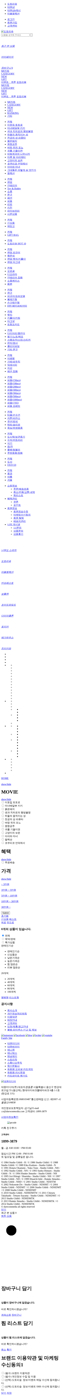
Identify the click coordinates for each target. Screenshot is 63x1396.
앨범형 (5, 997)
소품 (9, 191)
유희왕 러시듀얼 (16, 1072)
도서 (9, 462)
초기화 (5, 916)
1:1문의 (17, 527)
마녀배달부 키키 (16, 128)
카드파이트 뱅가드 (17, 1075)
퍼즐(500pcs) (14, 396)
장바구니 (16, 1315)
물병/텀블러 (13, 449)
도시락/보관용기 (16, 437)
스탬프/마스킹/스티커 (19, 340)
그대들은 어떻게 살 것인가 (21, 170)
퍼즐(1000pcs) (14, 399)
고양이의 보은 (15, 160)
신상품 (11, 223)
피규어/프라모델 (16, 296)
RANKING (13, 113)
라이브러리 (13, 211)
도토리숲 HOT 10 (16, 243)
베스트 (13, 919)
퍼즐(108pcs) (14, 383)
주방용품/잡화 (15, 453)
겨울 (9, 480)
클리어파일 (13, 346)
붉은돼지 (12, 141)
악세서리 (12, 365)
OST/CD (11, 465)
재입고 (11, 226)
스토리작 (12, 1059)
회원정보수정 (20, 511)
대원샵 (11, 7)
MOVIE (5, 71)
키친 (9, 207)
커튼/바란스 (13, 418)
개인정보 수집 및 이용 (20, 1376)
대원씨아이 (13, 1046)
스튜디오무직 (14, 1062)
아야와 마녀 (13, 167)
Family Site (6, 1038)
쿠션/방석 (12, 421)
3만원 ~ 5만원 (8, 890)
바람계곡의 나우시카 (18, 154)
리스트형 (14, 997)
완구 (9, 293)
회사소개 (12, 1010)
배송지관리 (19, 521)
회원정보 (12, 508)
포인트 (17, 505)
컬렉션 (11, 173)
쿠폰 (15, 502)
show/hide (6, 784)
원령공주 (12, 144)
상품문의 (18, 531)
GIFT (4, 79)
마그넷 (11, 321)
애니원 (11, 1050)
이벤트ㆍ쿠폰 (8, 82)
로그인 (11, 19)
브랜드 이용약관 (17, 1373)
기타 (9, 116)
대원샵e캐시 (14, 10)
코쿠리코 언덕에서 (17, 163)
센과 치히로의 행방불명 (20, 131)
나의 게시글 (13, 524)
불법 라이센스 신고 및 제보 (22, 1029)
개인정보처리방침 (17, 1013)
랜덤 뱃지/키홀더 (16, 259)
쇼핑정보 (12, 485)
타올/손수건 (13, 415)
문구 (9, 194)
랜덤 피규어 (13, 252)
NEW (4, 76)
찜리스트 (18, 495)
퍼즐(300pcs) (14, 390)
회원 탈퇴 (18, 518)
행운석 (11, 255)
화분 (9, 284)
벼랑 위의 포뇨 (15, 147)
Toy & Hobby (14, 188)
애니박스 (12, 1053)
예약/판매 (10, 939)
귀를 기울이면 (15, 150)
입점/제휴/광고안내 (17, 1026)
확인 (9, 1349)
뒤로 (3, 922)
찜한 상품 (6, 1216)
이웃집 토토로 (15, 125)
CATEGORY (8, 73)
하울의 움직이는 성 (17, 134)
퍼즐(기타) (13, 403)
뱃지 (9, 314)
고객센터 (12, 25)
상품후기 (18, 534)
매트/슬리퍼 (13, 424)
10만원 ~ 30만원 (10, 901)
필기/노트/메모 (15, 336)
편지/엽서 (12, 343)
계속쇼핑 (6, 1315)
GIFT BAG (13, 235)
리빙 (9, 204)
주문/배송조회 (21, 489)
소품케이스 (13, 280)
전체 (9, 121)
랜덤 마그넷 (13, 262)
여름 (9, 476)
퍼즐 (9, 201)
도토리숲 (12, 4)
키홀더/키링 (13, 318)
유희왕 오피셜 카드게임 (20, 1069)
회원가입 (12, 22)
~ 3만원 (5, 884)
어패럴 (11, 358)
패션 (9, 198)
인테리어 (12, 185)
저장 (9, 1393)
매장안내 (12, 1020)
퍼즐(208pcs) (14, 386)
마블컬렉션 (13, 13)
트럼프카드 (13, 324)
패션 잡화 (12, 371)
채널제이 (12, 1056)
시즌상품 (12, 214)
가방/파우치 (13, 361)
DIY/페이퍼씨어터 (17, 306)
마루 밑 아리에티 (16, 157)
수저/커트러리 (15, 440)
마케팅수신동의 (22, 514)
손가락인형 (13, 302)
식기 (9, 443)
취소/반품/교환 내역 (24, 492)
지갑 (9, 368)
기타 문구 (12, 349)
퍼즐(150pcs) (14, 380)
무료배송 (10, 862)
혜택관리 (12, 498)
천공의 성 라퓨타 (16, 138)
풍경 (9, 473)
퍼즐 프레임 (13, 406)
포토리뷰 (21, 82)
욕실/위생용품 (15, 428)
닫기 (3, 1209)
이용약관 (12, 1017)
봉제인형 (12, 299)
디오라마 (12, 274)
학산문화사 (13, 1066)
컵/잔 (10, 446)
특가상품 (10, 942)
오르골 (11, 271)
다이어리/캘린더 (16, 333)
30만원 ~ (6, 907)
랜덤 (9, 182)
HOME (5, 778)
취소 (3, 1349)
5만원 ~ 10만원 (9, 895)
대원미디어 (13, 1043)
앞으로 (10, 922)
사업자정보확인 (9, 1117)
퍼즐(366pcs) (14, 393)
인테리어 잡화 (15, 277)
